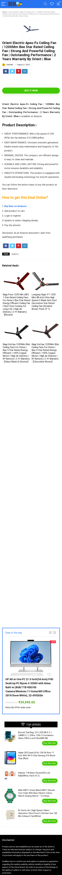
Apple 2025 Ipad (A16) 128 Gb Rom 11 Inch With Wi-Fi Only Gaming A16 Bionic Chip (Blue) (37, 755)
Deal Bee (9, 65)
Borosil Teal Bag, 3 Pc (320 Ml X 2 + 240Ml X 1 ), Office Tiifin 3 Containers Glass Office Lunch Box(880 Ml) (35, 735)
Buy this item (50, 743)
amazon (15, 254)
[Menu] (3, 4)
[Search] (45, 4)
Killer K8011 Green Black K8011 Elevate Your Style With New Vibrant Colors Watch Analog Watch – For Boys (36, 793)
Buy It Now (31, 90)
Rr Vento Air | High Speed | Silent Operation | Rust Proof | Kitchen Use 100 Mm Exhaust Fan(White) (37, 813)
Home (4, 12)
